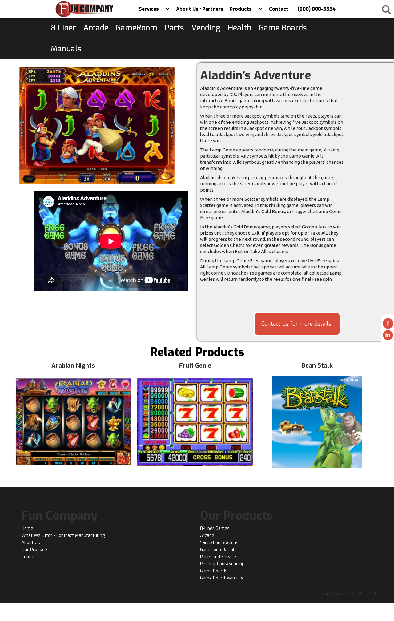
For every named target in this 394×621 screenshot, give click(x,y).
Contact (278, 9)
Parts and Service (218, 557)
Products (241, 9)
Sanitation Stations (219, 543)
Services (149, 9)
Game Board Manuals (221, 578)
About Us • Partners (199, 9)
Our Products (35, 550)
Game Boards (213, 571)
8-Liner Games (215, 528)
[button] (167, 9)
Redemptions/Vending (222, 564)
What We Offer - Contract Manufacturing (63, 535)
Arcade (207, 535)
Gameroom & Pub (217, 550)
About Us (31, 543)
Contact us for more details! (297, 324)
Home (27, 528)
